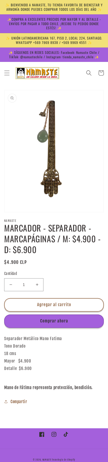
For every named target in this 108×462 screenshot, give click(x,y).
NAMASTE (47, 459)
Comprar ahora (54, 321)
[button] (7, 73)
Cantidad (10, 273)
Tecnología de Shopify (63, 459)
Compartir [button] (19, 401)
